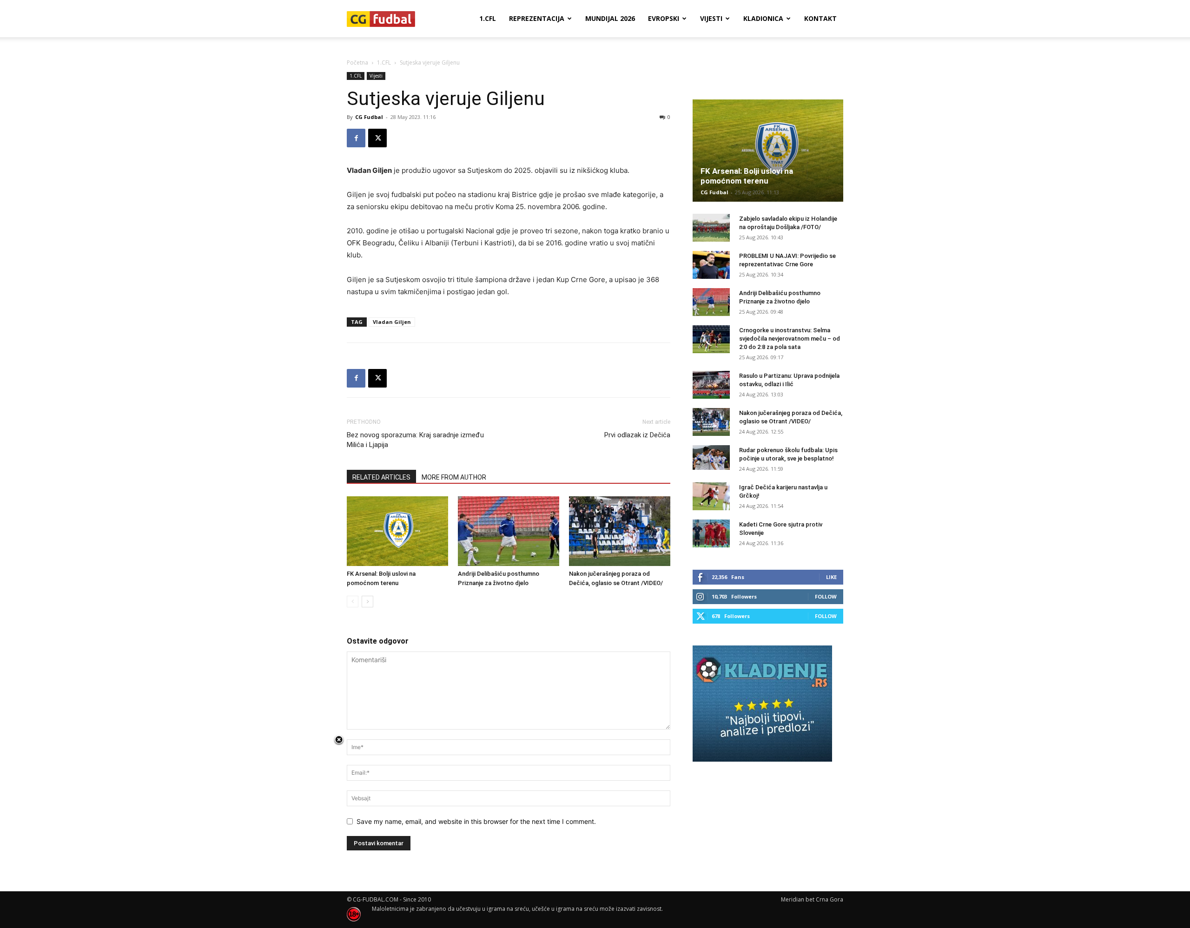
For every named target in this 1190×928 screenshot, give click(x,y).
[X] (377, 138)
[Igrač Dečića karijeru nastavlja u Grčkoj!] (711, 496)
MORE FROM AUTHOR (454, 477)
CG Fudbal (369, 116)
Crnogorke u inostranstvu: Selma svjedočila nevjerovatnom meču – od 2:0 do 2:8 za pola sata (789, 338)
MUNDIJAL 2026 (610, 18)
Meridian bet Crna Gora (812, 899)
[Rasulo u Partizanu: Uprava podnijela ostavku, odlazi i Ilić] (711, 385)
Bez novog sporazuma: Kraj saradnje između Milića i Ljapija (415, 440)
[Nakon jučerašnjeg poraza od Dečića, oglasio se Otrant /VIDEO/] (619, 531)
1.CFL (487, 18)
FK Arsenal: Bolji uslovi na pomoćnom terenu (747, 175)
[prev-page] (352, 601)
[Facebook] (356, 138)
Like (831, 576)
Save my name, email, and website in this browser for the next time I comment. (476, 821)
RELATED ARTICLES (381, 477)
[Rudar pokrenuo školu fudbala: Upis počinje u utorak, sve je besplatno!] (711, 457)
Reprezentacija (536, 18)
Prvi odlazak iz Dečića (637, 435)
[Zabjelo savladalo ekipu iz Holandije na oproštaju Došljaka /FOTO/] (711, 228)
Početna (357, 62)
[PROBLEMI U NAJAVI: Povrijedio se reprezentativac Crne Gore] (711, 265)
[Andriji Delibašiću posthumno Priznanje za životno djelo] (508, 531)
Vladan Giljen (392, 321)
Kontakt (820, 18)
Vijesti (711, 18)
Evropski (663, 18)
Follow (826, 596)
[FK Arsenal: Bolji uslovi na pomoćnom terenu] (397, 531)
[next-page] (367, 601)
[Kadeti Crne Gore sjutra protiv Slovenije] (711, 533)
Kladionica (763, 18)
